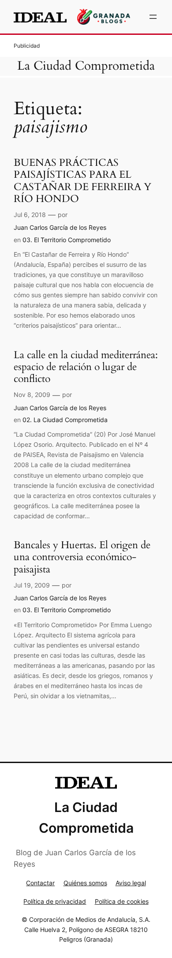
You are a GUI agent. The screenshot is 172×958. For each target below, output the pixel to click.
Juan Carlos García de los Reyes (60, 227)
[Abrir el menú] (153, 16)
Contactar (40, 883)
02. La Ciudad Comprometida (65, 419)
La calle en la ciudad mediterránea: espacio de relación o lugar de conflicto (86, 367)
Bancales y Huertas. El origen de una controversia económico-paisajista (82, 557)
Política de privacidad (54, 901)
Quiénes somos (85, 883)
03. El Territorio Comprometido (66, 239)
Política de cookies (122, 901)
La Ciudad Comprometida (86, 66)
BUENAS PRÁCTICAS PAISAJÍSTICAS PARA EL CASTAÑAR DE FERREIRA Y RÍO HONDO (82, 181)
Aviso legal (131, 883)
